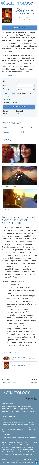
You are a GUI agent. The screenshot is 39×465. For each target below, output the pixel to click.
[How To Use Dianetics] (6, 366)
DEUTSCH (14, 411)
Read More (6, 76)
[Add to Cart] (31, 128)
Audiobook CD (8, 128)
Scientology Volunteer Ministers (11, 444)
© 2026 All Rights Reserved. (19, 460)
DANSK (4, 409)
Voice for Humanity (23, 424)
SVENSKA (32, 411)
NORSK (26, 411)
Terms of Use (22, 462)
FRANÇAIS (10, 409)
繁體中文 (33, 409)
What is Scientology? (12, 440)
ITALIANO (4, 416)
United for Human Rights (25, 451)
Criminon (11, 449)
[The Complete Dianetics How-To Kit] (6, 358)
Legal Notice (30, 462)
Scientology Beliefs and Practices (20, 422)
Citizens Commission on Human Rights (22, 454)
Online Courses (20, 427)
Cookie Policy (14, 462)
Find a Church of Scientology (24, 429)
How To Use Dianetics (18, 366)
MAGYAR (20, 411)
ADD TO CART (20, 27)
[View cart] (36, 462)
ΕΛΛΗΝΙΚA (32, 414)
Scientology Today (12, 424)
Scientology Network (23, 437)
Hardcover (7, 132)
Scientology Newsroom (25, 440)
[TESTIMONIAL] (19, 153)
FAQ (9, 427)
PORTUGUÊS (12, 416)
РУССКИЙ (27, 409)
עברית (16, 409)
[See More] (34, 128)
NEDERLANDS (6, 411)
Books (13, 427)
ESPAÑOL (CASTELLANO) (21, 414)
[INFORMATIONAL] (19, 175)
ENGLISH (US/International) (9, 406)
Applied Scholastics (26, 449)
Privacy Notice (6, 462)
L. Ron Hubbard (6, 422)
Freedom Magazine (16, 447)
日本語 (21, 409)
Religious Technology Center (16, 442)
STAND (24, 447)
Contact (14, 429)
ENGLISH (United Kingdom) (25, 406)
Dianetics (14, 437)
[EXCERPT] (20, 198)
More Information (6, 429)
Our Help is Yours (30, 427)
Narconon (17, 449)
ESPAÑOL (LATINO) (7, 414)
